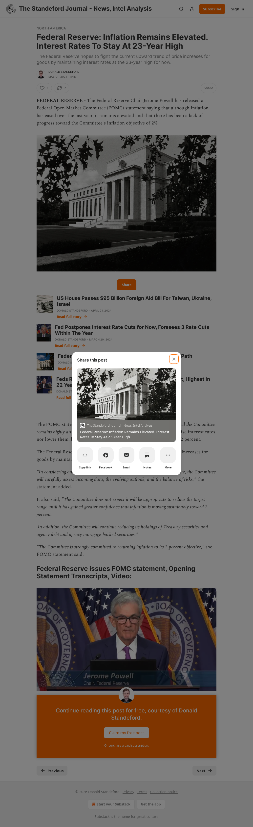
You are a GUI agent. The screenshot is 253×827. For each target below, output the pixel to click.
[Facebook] (106, 455)
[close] (174, 359)
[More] (168, 455)
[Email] (126, 455)
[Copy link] (85, 455)
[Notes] (147, 455)
